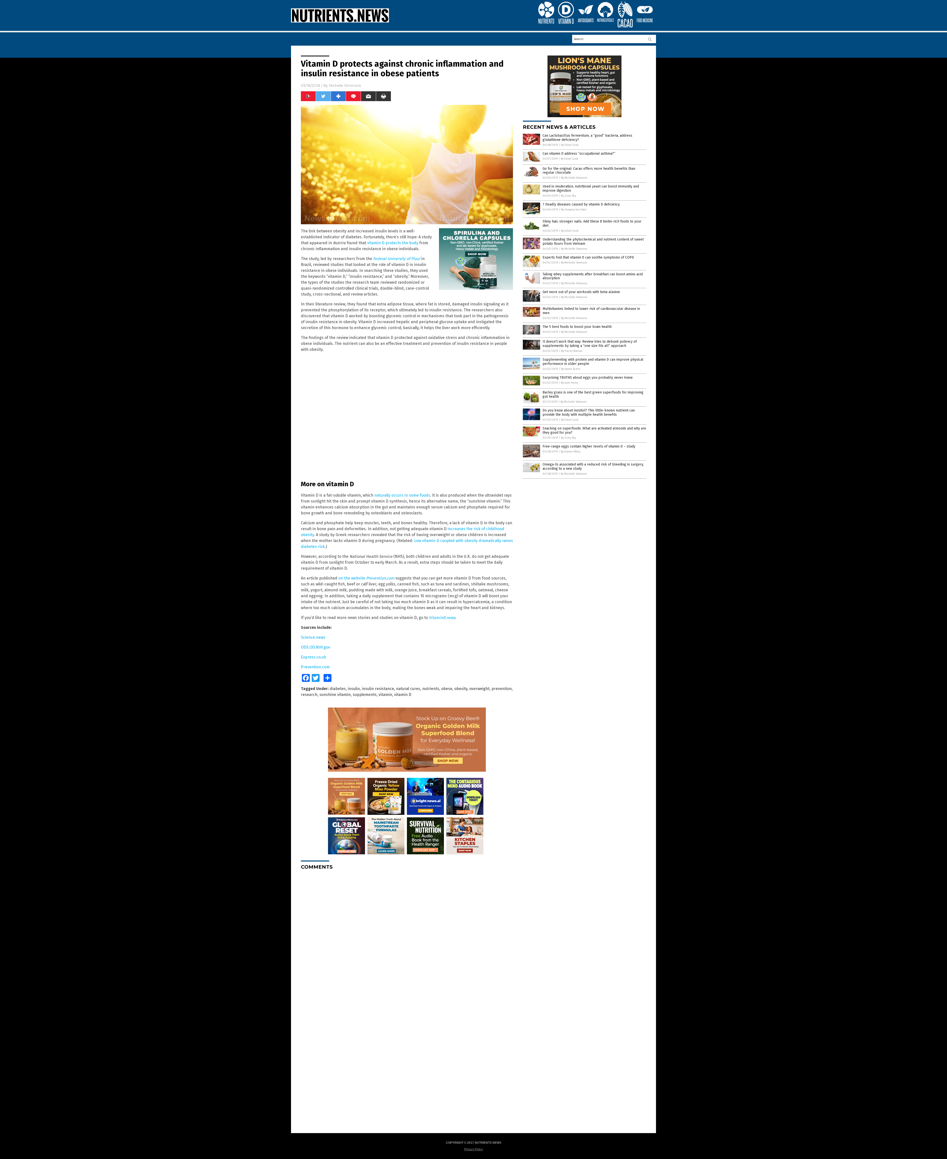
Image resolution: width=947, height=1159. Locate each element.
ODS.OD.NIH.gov (315, 647)
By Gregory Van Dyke (574, 209)
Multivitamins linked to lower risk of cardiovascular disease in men (591, 311)
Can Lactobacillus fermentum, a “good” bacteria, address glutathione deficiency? (587, 137)
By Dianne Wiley (570, 451)
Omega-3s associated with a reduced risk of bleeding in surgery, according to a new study (593, 466)
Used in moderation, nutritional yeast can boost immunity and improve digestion (591, 188)
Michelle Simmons (345, 85)
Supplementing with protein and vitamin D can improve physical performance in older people (593, 361)
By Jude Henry (569, 382)
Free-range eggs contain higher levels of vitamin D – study (589, 446)
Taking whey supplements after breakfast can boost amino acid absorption (593, 276)
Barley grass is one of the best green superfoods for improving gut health (593, 394)
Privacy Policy (473, 1149)
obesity (460, 688)
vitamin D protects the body (392, 243)
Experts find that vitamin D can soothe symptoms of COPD (588, 257)
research (309, 694)
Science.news (313, 637)
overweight (479, 688)
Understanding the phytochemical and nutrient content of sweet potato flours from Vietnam (593, 241)
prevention (502, 688)
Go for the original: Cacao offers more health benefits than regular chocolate (589, 171)
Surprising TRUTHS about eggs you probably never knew (588, 377)
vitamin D (402, 694)
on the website (366, 578)
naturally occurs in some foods (402, 495)
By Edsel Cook (570, 145)
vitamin (385, 694)
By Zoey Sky (568, 195)
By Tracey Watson (572, 351)
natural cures (408, 688)
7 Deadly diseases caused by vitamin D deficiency (581, 204)
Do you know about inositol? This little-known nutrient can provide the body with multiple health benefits (589, 412)
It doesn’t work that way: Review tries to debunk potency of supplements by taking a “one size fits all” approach (590, 343)
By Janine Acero (570, 369)
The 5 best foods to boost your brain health (577, 327)
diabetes (338, 688)
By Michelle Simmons (574, 177)
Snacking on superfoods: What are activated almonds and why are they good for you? (594, 430)
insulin (354, 688)
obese (446, 688)
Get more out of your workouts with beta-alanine (581, 292)
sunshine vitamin (335, 694)
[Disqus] (407, 935)
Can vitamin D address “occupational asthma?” (579, 153)
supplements (365, 694)
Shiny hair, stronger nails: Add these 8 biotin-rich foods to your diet (592, 223)
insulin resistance (378, 688)
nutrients (430, 688)
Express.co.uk (313, 657)
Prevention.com (315, 667)
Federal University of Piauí (396, 258)
